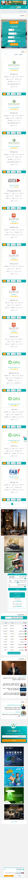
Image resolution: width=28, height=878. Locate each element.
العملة (18, 33)
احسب (17, 589)
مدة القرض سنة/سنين (17, 585)
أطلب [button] (4, 94)
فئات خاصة (18, 41)
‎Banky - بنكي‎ (14, 822)
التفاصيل (19, 94)
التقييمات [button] (13, 94)
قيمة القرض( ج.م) (17, 577)
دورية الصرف (17, 37)
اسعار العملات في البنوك (14, 653)
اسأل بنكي (8, 875)
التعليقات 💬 (19, 875)
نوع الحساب (17, 30)
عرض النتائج (13, 44)
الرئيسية (24, 11)
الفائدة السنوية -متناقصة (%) (17, 581)
